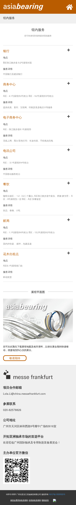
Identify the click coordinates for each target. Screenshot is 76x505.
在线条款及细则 (35, 500)
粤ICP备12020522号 (57, 494)
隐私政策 (45, 500)
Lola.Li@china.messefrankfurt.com (24, 393)
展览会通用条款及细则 (19, 500)
